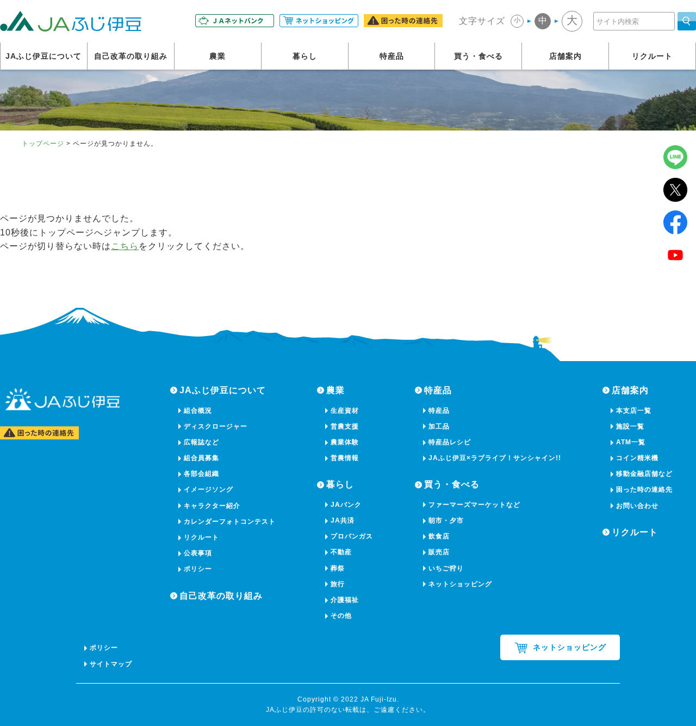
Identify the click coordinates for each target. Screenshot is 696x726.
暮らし (305, 56)
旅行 (338, 584)
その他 (341, 615)
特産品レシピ (449, 442)
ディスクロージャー (215, 426)
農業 (217, 56)
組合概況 (198, 410)
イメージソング (208, 489)
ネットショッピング (460, 584)
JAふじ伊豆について (43, 56)
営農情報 (345, 458)
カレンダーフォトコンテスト (230, 521)
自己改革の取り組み (130, 56)
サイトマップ (111, 664)
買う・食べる (478, 56)
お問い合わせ (637, 506)
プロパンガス (352, 536)
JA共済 (343, 520)
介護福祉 (345, 600)
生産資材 (345, 410)
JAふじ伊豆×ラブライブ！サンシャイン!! (494, 458)
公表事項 (198, 553)
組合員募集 (201, 458)
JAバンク (346, 504)
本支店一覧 (633, 410)
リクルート (652, 56)
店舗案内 (565, 56)
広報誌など (201, 442)
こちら (125, 246)
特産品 (392, 56)
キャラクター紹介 (212, 506)
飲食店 (439, 536)
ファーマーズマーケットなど (474, 504)
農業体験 (345, 442)
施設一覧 (630, 426)
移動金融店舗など (644, 473)
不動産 (341, 552)
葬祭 (338, 568)
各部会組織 (201, 473)
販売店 (439, 552)
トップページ (43, 143)
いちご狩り (446, 568)
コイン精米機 (637, 458)
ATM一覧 (630, 442)
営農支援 (345, 426)
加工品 (439, 426)
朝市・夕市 (446, 520)
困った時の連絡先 (644, 489)
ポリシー (198, 569)
